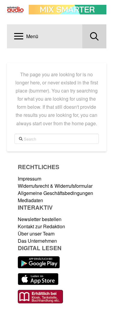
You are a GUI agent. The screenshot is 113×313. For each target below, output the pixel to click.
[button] (26, 36)
